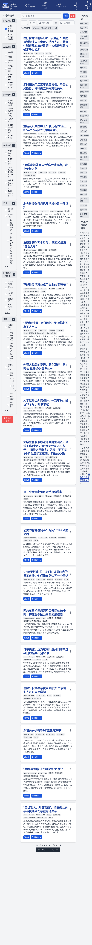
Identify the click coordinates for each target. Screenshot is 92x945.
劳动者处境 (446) (10, 76)
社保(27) (83, 190)
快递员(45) (84, 116)
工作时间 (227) (12, 396)
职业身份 (7, 145)
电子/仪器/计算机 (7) (11, 240)
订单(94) (83, 68)
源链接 (26, 73)
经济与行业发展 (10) (10, 84)
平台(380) (84, 23)
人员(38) (83, 131)
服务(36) (83, 144)
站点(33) (83, 153)
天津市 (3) (10, 288)
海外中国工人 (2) (11, 357)
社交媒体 (76, 5)
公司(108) (84, 50)
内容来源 (7, 21)
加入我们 (87, 5)
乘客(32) (83, 173)
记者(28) (83, 181)
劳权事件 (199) (10, 54)
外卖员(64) (84, 92)
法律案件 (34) (10, 61)
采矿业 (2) (10, 210)
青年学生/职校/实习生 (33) (10, 192)
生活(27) (83, 186)
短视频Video (46, 5)
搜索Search (14, 5)
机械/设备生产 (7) (11, 225)
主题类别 (7, 47)
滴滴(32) (83, 168)
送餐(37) (83, 140)
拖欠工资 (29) (14, 386)
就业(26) (83, 210)
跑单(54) (83, 100)
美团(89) (83, 72)
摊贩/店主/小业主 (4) (10, 182)
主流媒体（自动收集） (11, 36)
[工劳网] (5, 5)
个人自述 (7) (10, 136)
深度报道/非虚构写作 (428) (10, 112)
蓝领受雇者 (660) (10, 161)
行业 (5, 203)
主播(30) (83, 177)
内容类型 (7, 95)
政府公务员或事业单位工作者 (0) (10, 172)
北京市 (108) (10, 282)
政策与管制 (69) (10, 68)
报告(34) (83, 148)
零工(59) (83, 96)
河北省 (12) (10, 294)
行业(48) (83, 111)
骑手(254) (84, 28)
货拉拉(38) (84, 135)
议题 (5, 319)
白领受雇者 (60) (10, 153)
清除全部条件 (7, 419)
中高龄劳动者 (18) (11, 336)
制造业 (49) (10, 215)
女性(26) (83, 205)
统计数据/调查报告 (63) (10, 128)
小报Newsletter (30, 5)
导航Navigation (62, 5)
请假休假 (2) (11, 404)
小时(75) (83, 76)
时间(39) (83, 127)
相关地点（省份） (7, 274)
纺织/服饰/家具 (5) (11, 257)
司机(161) (84, 32)
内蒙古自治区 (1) (10, 306)
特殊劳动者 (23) (10, 327)
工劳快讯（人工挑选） (11, 28)
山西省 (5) (10, 300)
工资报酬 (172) (12, 375)
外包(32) (83, 164)
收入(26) (83, 194)
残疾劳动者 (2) (11, 347)
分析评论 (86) (10, 120)
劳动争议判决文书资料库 (85, 477)
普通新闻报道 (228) (10, 102)
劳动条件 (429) (10, 367)
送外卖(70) (84, 81)
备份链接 (35, 73)
